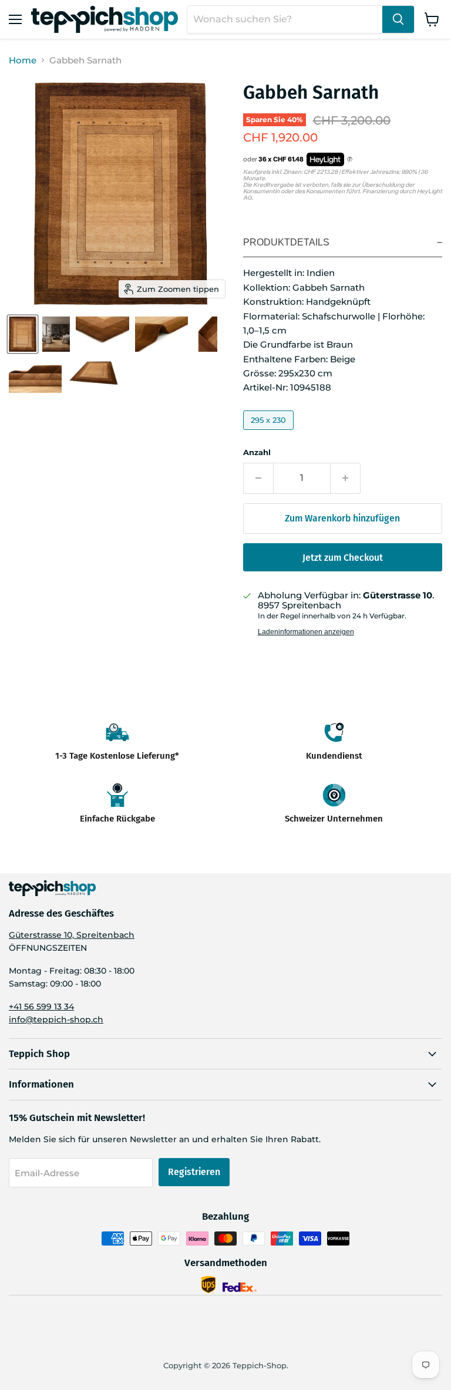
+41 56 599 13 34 (41, 1006)
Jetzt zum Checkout (342, 557)
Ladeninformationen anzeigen (306, 632)
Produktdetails (286, 242)
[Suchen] (398, 19)
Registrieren (194, 1171)
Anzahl (257, 452)
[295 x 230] (270, 432)
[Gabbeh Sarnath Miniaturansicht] (23, 334)
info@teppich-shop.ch (56, 1019)
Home (22, 60)
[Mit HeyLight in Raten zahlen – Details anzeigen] (349, 160)
